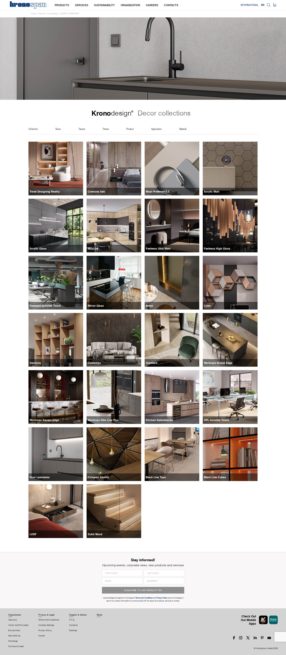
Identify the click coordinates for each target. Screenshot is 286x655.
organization (130, 5)
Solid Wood (95, 534)
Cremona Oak (96, 192)
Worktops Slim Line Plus (103, 420)
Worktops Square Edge (44, 420)
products (62, 5)
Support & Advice (78, 614)
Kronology (13, 641)
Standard (151, 363)
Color (207, 306)
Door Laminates (70, 13)
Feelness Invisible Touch (45, 306)
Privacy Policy (45, 630)
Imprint (41, 635)
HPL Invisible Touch (216, 420)
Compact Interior (98, 477)
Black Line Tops (156, 477)
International (250, 5)
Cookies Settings (46, 625)
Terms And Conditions (48, 620)
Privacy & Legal (46, 614)
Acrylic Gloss (38, 249)
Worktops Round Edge (218, 363)
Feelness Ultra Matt (158, 249)
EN (262, 5)
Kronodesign (52, 13)
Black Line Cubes (215, 477)
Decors (42, 13)
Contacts (73, 625)
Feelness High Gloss (217, 249)
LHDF (33, 534)
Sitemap (73, 630)
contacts (171, 5)
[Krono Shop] (274, 5)
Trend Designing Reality (45, 192)
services (81, 5)
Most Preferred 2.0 (157, 192)
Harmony (35, 363)
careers (152, 5)
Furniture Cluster (16, 646)
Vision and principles (18, 625)
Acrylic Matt (211, 192)
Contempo (94, 363)
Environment (14, 630)
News (99, 614)
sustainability (104, 5)
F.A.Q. (72, 620)
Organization (14, 614)
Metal (149, 306)
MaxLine (93, 249)
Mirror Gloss (96, 306)
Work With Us (14, 635)
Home (33, 13)
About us (12, 620)
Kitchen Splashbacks (159, 420)
